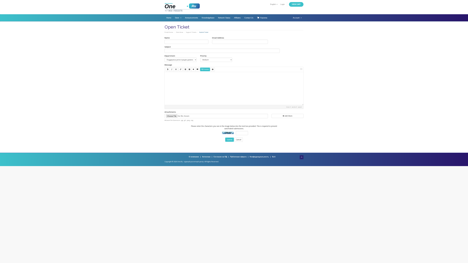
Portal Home (169, 32)
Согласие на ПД (220, 157)
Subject (168, 47)
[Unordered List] (185, 69)
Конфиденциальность (259, 157)
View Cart (296, 4)
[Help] (213, 69)
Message (168, 65)
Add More (288, 116)
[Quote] (197, 69)
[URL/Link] (181, 69)
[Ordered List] (189, 69)
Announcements (191, 18)
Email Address (218, 38)
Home (168, 18)
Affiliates (237, 18)
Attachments (170, 112)
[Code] (193, 69)
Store (177, 18)
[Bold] (168, 69)
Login (282, 4)
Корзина (263, 18)
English (273, 4)
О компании (194, 157)
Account (296, 18)
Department (170, 56)
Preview (206, 69)
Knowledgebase (208, 18)
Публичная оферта (238, 157)
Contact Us (248, 18)
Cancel (238, 139)
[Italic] (172, 69)
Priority (203, 56)
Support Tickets (191, 32)
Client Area (179, 32)
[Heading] (176, 69)
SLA (273, 157)
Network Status (224, 18)
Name (167, 38)
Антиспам (206, 157)
